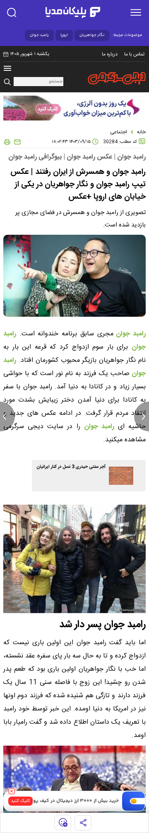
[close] (11, 791)
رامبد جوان (39, 35)
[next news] (141, 416)
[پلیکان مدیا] (73, 12)
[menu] (135, 12)
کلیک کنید (20, 800)
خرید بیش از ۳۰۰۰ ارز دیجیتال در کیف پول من (70, 801)
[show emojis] (62, 822)
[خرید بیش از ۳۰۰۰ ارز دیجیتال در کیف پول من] (133, 801)
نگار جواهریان (91, 35)
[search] (12, 12)
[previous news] (7, 416)
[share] (82, 823)
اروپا (64, 35)
